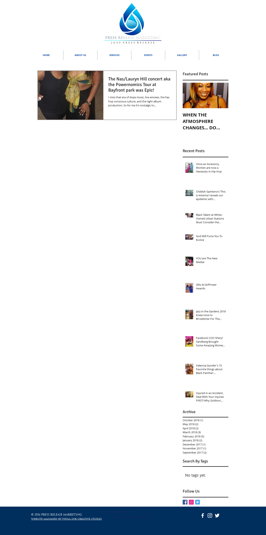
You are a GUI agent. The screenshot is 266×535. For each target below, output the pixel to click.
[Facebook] (185, 502)
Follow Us (191, 491)
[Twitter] (197, 502)
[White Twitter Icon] (217, 515)
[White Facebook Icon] (203, 515)
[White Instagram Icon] (210, 515)
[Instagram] (191, 502)
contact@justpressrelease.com (131, 517)
